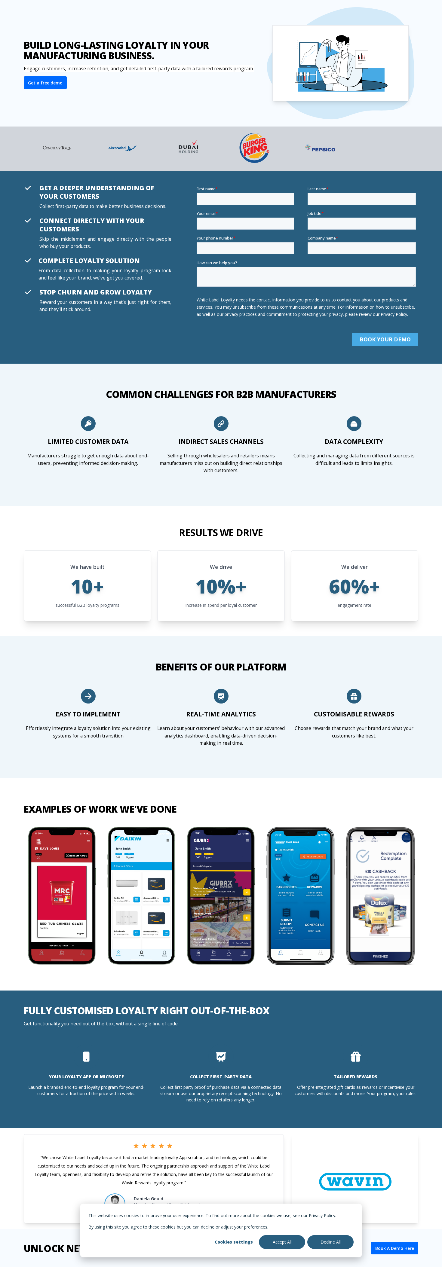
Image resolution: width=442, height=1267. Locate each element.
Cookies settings (234, 1242)
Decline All (331, 1242)
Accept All (282, 1242)
